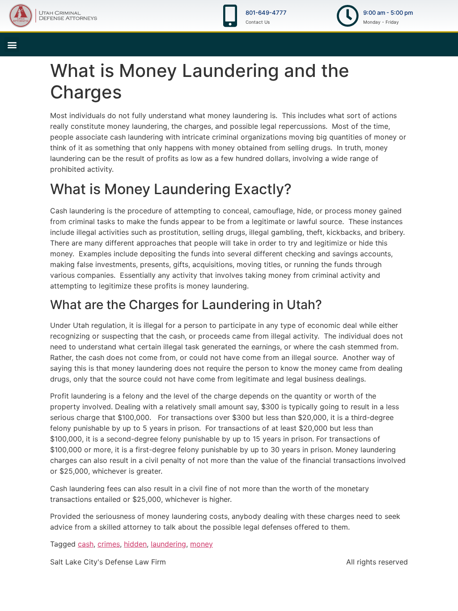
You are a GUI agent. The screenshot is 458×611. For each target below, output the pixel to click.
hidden (135, 543)
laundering (168, 543)
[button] (11, 44)
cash (85, 543)
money (201, 543)
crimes (109, 543)
